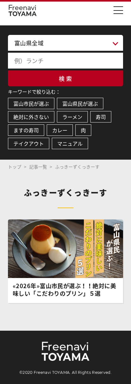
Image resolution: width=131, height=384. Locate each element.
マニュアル (70, 143)
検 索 (65, 78)
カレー (59, 130)
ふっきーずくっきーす (77, 166)
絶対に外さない (31, 117)
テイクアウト (28, 143)
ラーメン (72, 117)
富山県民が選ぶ (80, 103)
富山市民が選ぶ (31, 103)
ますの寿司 (26, 130)
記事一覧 (38, 166)
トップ (14, 166)
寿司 (101, 117)
